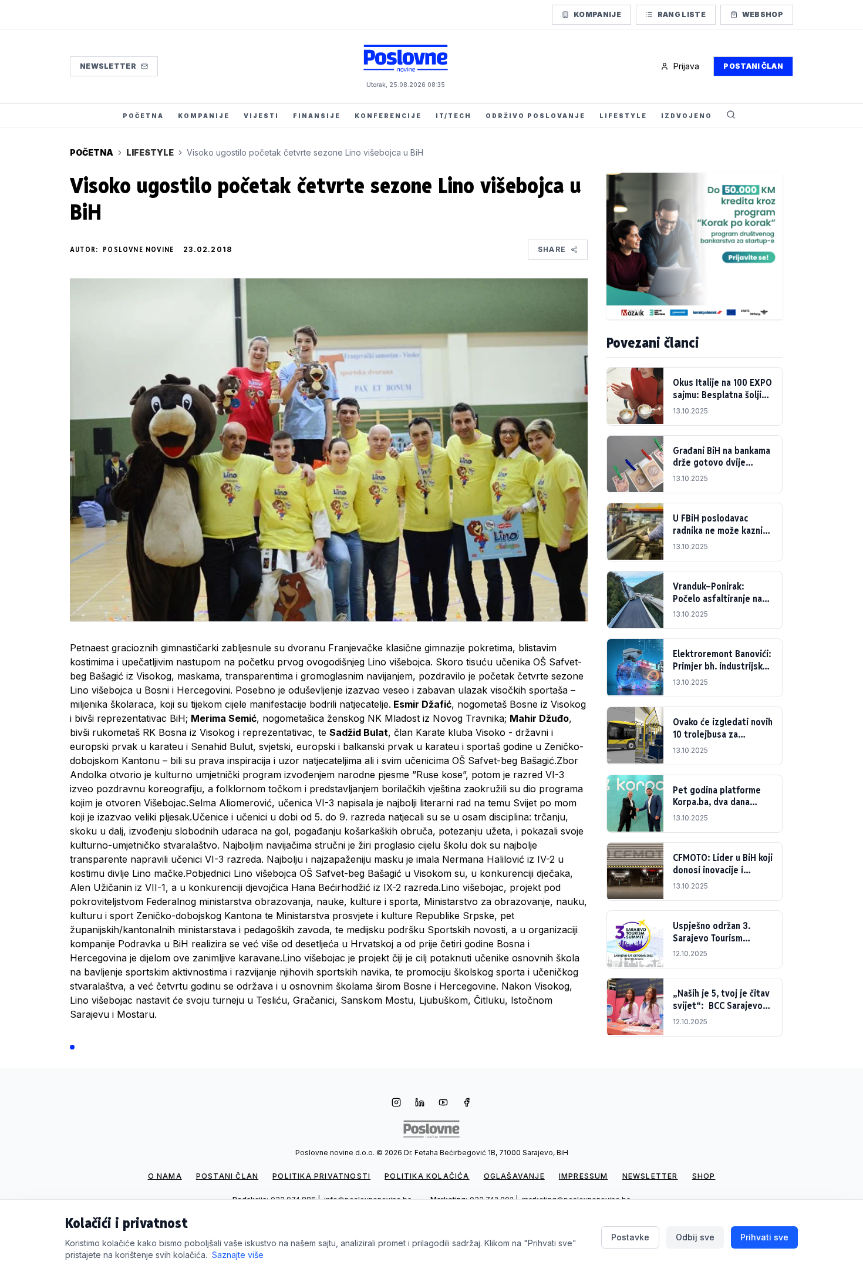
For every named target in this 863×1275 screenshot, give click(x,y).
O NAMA (165, 1176)
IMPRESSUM (583, 1176)
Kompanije (597, 14)
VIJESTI (261, 116)
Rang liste (682, 14)
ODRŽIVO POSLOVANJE (535, 116)
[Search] (731, 115)
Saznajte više (238, 1255)
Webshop (762, 14)
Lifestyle (150, 152)
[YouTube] (443, 1103)
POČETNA (143, 116)
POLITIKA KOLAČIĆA (427, 1176)
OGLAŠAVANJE (514, 1176)
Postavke (630, 1237)
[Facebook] (466, 1103)
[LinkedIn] (419, 1103)
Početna (91, 152)
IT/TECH (453, 116)
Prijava (686, 66)
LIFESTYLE (623, 116)
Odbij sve (695, 1237)
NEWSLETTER (650, 1176)
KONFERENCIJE (388, 116)
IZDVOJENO (686, 116)
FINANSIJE (317, 116)
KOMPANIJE (204, 116)
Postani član (753, 66)
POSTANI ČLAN (227, 1176)
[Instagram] (396, 1103)
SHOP (704, 1176)
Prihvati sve (764, 1237)
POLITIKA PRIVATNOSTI (321, 1176)
